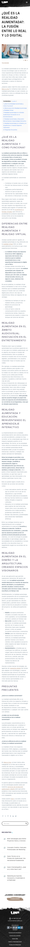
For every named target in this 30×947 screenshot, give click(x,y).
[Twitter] (5, 816)
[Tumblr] (10, 816)
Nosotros (18, 6)
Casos (17, 11)
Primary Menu (26, 2)
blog (12, 798)
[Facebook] (3, 816)
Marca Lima (5, 89)
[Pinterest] (8, 816)
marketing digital (15, 668)
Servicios (18, 8)
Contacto (18, 19)
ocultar (14, 101)
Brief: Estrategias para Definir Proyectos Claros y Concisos (16, 839)
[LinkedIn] (13, 816)
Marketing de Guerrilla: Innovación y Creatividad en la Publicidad (16, 878)
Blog (16, 17)
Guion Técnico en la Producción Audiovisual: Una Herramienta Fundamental (16, 858)
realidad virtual (8, 244)
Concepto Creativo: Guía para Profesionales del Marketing (16, 848)
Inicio (17, 4)
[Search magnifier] (26, 823)
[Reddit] (15, 816)
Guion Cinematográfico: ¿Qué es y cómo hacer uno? (16, 868)
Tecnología (5, 63)
